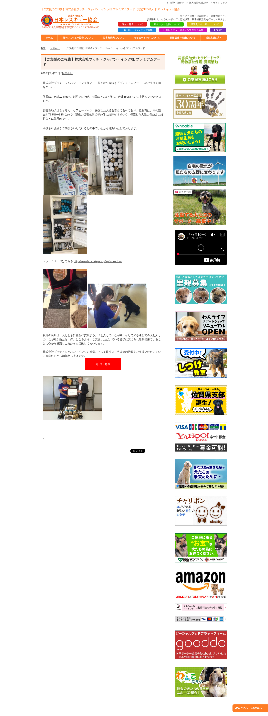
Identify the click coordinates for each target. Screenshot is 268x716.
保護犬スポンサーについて (205, 24)
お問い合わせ (177, 2)
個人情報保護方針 (198, 2)
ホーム (49, 37)
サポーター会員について (167, 24)
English (218, 30)
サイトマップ (220, 2)
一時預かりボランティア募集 (137, 30)
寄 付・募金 (103, 364)
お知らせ (67, 73)
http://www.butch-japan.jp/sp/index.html (98, 261)
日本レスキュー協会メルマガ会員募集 (183, 30)
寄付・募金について (132, 24)
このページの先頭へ (251, 708)
